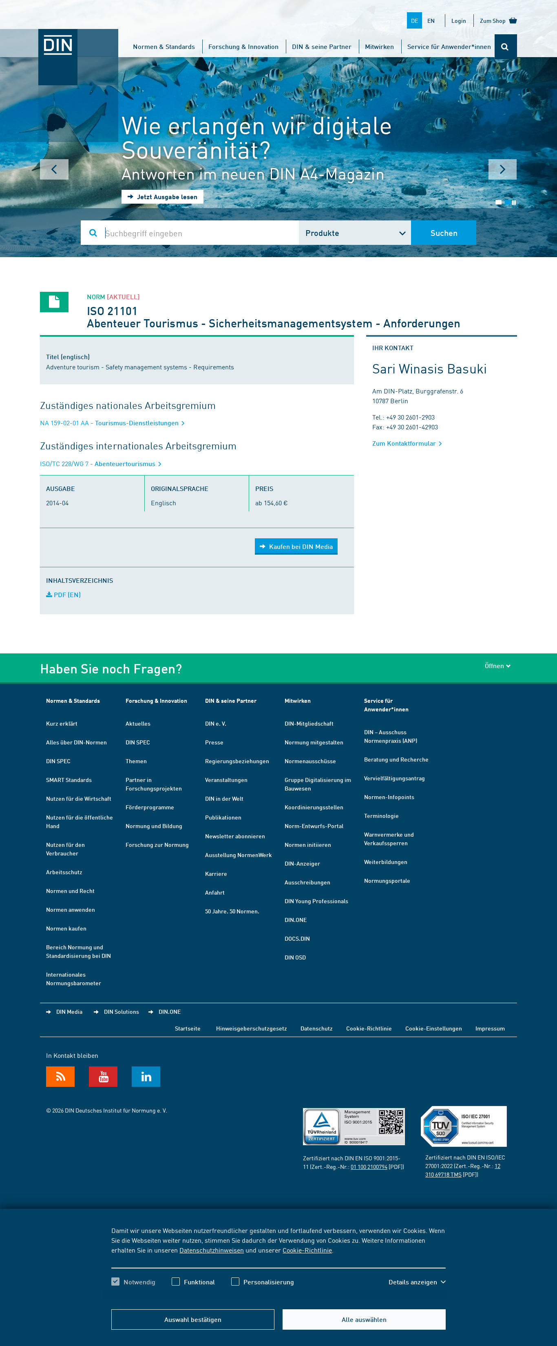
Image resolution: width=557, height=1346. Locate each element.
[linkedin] (146, 1076)
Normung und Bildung (154, 825)
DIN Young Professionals (316, 900)
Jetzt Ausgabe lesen (166, 196)
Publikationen (223, 817)
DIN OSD (295, 957)
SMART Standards (69, 779)
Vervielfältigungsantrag (394, 778)
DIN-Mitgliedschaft (309, 723)
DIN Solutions (121, 1011)
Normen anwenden (70, 909)
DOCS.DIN (297, 938)
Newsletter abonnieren (235, 836)
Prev (54, 169)
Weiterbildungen (385, 861)
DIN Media (69, 1011)
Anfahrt (215, 892)
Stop (514, 202)
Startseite (188, 1028)
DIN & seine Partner (321, 46)
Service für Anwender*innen (449, 46)
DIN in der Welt (224, 798)
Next (502, 169)
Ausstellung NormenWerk (238, 854)
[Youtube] (103, 1076)
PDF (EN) (66, 594)
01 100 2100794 (369, 1166)
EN (431, 20)
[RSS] (60, 1076)
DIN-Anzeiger (302, 863)
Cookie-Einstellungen (433, 1028)
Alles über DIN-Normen (76, 742)
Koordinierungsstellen (314, 807)
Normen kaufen (66, 928)
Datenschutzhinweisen (211, 1249)
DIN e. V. (215, 723)
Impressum (490, 1028)
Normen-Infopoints (389, 796)
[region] (278, 1263)
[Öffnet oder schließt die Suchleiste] (506, 46)
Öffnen (494, 665)
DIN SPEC (58, 760)
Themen (136, 760)
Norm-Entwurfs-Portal (314, 825)
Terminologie (381, 815)
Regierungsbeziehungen (237, 760)
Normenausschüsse (310, 760)
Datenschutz (317, 1028)
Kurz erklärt (61, 723)
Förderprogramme (150, 807)
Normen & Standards (164, 46)
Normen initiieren (308, 844)
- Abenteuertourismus (98, 463)
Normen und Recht (70, 890)
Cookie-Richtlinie (307, 1249)
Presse (214, 742)
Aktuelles (138, 723)
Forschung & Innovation (243, 46)
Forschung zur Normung (157, 844)
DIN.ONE (296, 919)
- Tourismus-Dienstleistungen (110, 422)
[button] (417, 1282)
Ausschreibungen (307, 882)
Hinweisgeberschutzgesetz (251, 1028)
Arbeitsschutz (64, 871)
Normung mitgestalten (314, 742)
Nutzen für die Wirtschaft (78, 798)
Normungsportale (387, 880)
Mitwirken (379, 46)
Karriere (216, 873)
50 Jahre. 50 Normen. (232, 911)
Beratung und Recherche (396, 759)
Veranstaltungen (226, 779)
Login (458, 20)
